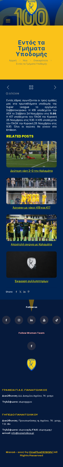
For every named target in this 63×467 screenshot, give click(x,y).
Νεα (25, 60)
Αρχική (13, 60)
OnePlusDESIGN (41, 452)
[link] (31, 8)
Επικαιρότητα (41, 60)
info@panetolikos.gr (22, 433)
